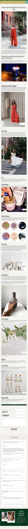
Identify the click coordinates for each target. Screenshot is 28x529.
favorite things (15, 5)
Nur (6, 320)
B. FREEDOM (10, 62)
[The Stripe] (4, 2)
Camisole (23, 46)
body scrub (6, 218)
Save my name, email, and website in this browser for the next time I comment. (11, 427)
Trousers (21, 124)
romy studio (24, 392)
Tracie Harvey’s (6, 276)
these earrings (7, 368)
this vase (20, 281)
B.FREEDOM (9, 132)
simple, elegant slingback (5, 186)
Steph (4, 87)
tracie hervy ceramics (23, 267)
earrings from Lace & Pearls (23, 352)
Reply (24, 455)
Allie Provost (7, 402)
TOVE (14, 62)
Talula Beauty (24, 209)
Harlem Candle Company (11, 87)
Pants (25, 46)
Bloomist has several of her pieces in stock (6, 281)
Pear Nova (2, 245)
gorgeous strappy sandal (15, 186)
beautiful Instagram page (20, 90)
